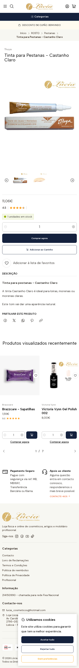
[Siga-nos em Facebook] (22, 536)
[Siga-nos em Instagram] (17, 536)
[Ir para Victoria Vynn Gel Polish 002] (59, 375)
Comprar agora (19, 441)
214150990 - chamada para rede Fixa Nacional (30, 595)
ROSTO (35, 33)
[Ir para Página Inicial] (39, 6)
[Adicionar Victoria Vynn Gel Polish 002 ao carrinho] (71, 435)
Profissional (9, 580)
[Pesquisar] (12, 6)
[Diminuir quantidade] (5, 226)
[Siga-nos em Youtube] (27, 536)
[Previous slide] (5, 180)
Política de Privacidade (16, 575)
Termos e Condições (14, 565)
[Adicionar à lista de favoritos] (36, 375)
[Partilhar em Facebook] (5, 320)
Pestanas (49, 33)
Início (23, 33)
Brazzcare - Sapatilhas (18, 409)
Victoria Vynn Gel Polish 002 (59, 411)
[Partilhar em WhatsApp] (23, 320)
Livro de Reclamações (15, 560)
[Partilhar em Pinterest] (32, 320)
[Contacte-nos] (59, 483)
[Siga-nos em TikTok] (32, 536)
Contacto (8, 555)
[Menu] (5, 6)
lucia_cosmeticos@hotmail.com (26, 610)
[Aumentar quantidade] (73, 226)
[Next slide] (74, 180)
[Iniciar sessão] (67, 6)
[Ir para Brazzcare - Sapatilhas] (20, 375)
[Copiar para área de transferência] (41, 320)
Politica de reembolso (15, 570)
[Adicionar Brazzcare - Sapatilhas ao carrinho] (31, 435)
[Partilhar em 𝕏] (14, 320)
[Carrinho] (74, 6)
